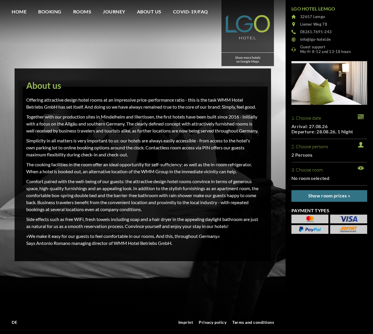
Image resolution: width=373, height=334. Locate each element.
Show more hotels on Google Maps (248, 59)
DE (14, 322)
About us (149, 11)
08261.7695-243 (316, 31)
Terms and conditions (253, 322)
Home (19, 11)
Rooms (82, 11)
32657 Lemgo (312, 16)
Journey (114, 11)
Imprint (185, 322)
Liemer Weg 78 (313, 24)
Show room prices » (329, 195)
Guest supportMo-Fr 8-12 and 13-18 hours (325, 49)
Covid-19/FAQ (190, 11)
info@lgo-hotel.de (315, 39)
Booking (49, 11)
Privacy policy (212, 322)
